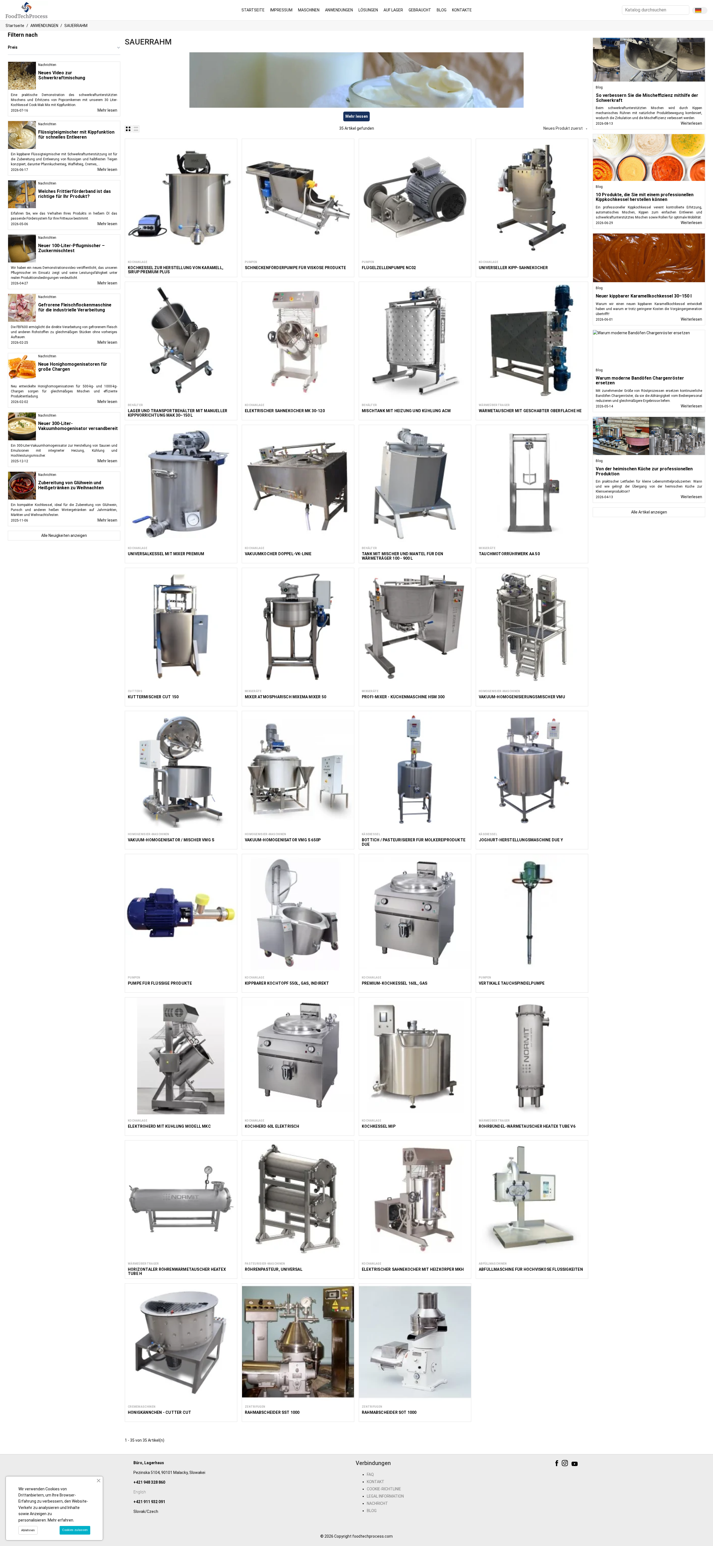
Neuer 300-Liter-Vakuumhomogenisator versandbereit (78, 426)
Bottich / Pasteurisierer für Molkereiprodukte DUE (413, 842)
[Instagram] (565, 1464)
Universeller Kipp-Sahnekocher (513, 268)
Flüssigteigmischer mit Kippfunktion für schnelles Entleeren (76, 134)
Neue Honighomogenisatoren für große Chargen (72, 367)
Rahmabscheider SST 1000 (272, 1412)
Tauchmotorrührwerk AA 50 (509, 554)
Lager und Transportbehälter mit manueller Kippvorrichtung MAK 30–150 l (177, 413)
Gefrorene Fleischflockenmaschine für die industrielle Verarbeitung (74, 307)
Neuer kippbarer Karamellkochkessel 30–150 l (644, 296)
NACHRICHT (377, 1503)
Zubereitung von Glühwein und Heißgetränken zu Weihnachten (71, 485)
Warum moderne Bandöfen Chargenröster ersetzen (640, 380)
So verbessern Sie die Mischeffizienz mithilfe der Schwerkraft (647, 98)
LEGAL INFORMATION (385, 1496)
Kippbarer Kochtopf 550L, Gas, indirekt (287, 983)
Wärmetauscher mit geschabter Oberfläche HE (530, 411)
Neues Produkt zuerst (565, 128)
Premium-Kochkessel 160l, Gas (395, 983)
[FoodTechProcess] (27, 10)
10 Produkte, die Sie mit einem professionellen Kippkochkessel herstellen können (645, 197)
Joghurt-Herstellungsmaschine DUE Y (521, 840)
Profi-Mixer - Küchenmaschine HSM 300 (403, 697)
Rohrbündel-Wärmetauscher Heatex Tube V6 (527, 1126)
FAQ (370, 1474)
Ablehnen (28, 1530)
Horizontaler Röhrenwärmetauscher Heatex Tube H (177, 1271)
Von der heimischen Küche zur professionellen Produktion (644, 471)
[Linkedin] (583, 1464)
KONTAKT (375, 1481)
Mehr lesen (107, 110)
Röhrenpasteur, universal (273, 1269)
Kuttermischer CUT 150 (153, 697)
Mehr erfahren (60, 1520)
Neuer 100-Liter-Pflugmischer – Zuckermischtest (71, 248)
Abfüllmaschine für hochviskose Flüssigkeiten (531, 1269)
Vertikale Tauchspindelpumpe (511, 983)
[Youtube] (575, 1464)
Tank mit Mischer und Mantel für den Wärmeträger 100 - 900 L (402, 556)
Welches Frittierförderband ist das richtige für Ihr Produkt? (74, 194)
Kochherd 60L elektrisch (272, 1126)
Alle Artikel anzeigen (649, 512)
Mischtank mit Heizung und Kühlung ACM (406, 411)
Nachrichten (47, 65)
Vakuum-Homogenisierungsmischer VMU (522, 697)
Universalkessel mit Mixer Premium (166, 554)
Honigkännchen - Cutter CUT (159, 1412)
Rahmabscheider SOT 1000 (389, 1412)
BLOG (372, 1510)
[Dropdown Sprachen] (699, 10)
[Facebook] (557, 1464)
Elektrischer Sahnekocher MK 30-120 (285, 411)
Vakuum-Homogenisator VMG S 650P (283, 840)
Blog (599, 87)
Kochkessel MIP (378, 1126)
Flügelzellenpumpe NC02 (389, 268)
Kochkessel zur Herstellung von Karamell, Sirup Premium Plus (175, 270)
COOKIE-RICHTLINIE (384, 1489)
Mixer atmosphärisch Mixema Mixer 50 (285, 697)
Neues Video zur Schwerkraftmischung (61, 75)
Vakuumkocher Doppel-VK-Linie (278, 554)
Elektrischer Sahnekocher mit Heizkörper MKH (413, 1269)
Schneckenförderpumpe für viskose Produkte (295, 268)
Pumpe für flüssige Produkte (160, 983)
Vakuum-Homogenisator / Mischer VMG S (171, 840)
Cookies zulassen (75, 1530)
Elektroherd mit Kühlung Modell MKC (169, 1126)
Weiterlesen (691, 123)
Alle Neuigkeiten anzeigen (64, 535)
